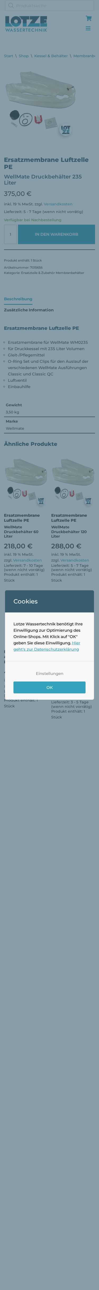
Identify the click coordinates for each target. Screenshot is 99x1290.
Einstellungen (49, 673)
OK (49, 687)
